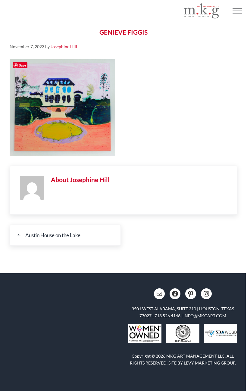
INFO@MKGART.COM (204, 315)
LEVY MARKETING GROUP (209, 362)
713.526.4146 (167, 315)
